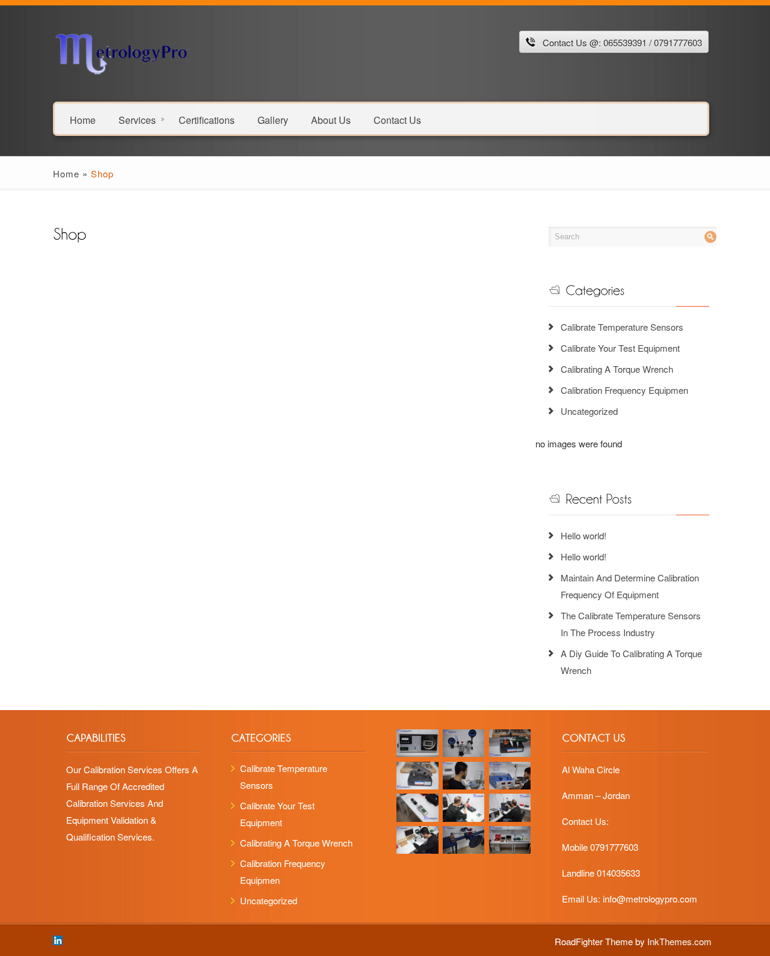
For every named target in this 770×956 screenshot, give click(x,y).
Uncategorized (589, 411)
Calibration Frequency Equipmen (624, 390)
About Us (331, 119)
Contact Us (397, 119)
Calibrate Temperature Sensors (622, 326)
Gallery (272, 119)
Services (137, 119)
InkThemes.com (679, 941)
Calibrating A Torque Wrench (617, 369)
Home (83, 119)
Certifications (207, 119)
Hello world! (583, 535)
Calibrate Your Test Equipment (620, 348)
